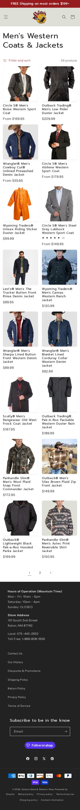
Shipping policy (29, 800)
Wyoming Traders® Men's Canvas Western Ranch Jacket (57, 294)
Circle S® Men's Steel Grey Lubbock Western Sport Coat (59, 229)
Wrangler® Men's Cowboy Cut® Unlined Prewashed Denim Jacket (18, 169)
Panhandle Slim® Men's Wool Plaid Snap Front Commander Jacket (18, 483)
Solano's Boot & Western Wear (38, 789)
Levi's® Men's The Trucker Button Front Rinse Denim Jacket (20, 292)
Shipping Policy (18, 679)
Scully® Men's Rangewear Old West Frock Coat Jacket (20, 420)
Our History (15, 662)
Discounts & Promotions (24, 671)
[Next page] (50, 573)
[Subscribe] (65, 731)
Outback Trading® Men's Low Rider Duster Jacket (56, 109)
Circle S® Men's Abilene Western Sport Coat (55, 167)
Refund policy (26, 794)
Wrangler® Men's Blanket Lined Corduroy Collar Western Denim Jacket (55, 358)
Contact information (52, 800)
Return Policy (16, 688)
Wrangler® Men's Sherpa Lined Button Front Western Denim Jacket (20, 356)
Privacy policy (45, 794)
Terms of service (65, 794)
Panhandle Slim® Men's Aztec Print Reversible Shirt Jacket (56, 545)
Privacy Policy (17, 697)
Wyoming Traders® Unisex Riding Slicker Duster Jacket (20, 229)
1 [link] (29, 573)
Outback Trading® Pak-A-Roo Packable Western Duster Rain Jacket (58, 422)
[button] (6, 17)
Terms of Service (19, 706)
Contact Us (15, 653)
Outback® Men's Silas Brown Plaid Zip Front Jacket (59, 482)
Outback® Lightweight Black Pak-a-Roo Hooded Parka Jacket (18, 545)
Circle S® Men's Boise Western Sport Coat (19, 109)
